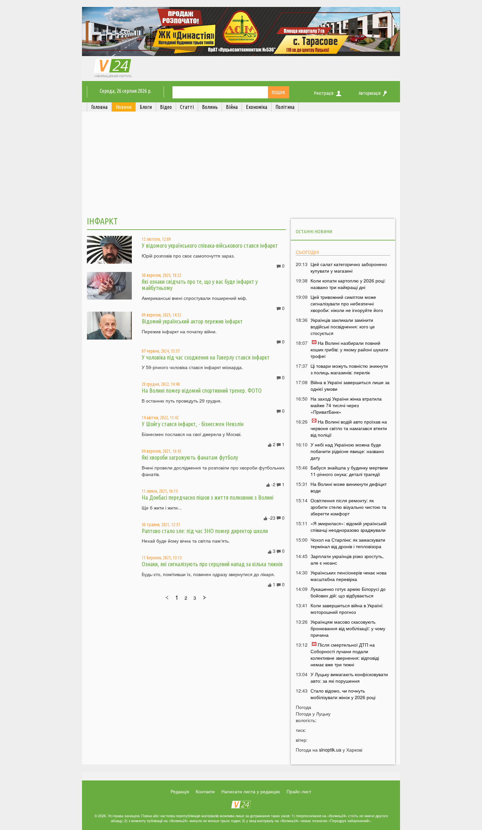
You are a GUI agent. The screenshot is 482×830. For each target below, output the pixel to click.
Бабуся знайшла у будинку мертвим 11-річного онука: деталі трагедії (349, 470)
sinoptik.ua (330, 749)
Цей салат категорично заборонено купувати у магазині (349, 267)
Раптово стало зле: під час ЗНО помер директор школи (205, 531)
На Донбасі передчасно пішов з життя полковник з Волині (207, 497)
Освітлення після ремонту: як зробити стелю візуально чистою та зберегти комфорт (348, 507)
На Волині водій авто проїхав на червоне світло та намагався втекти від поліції (349, 428)
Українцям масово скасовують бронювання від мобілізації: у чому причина (348, 628)
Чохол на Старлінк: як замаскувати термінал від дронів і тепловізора (348, 543)
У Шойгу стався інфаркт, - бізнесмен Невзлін (193, 424)
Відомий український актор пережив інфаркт (192, 321)
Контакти (205, 791)
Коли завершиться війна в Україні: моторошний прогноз (347, 608)
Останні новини (314, 231)
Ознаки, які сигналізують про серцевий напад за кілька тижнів (212, 564)
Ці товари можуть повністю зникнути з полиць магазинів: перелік (349, 369)
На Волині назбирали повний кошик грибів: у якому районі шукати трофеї (349, 349)
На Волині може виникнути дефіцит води (349, 487)
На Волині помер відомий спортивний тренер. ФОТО (202, 390)
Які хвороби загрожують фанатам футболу (190, 457)
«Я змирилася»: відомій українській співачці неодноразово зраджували (349, 526)
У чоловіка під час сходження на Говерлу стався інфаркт (206, 357)
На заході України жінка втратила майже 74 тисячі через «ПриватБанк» (346, 405)
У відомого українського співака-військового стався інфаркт (210, 245)
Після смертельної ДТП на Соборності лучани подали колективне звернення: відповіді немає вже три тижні (345, 654)
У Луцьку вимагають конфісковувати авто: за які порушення (349, 677)
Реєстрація (323, 93)
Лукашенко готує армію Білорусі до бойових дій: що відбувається (348, 592)
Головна (99, 107)
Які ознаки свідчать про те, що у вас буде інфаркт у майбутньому (200, 284)
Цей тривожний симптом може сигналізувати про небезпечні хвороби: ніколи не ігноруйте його (347, 303)
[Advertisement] (241, 165)
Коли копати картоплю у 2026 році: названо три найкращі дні (348, 283)
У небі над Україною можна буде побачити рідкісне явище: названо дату (347, 451)
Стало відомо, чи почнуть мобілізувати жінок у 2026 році (343, 693)
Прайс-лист (299, 791)
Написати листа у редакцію (250, 791)
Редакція (180, 791)
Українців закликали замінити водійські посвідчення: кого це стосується (343, 326)
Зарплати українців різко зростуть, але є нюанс (347, 559)
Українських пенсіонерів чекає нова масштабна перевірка (349, 575)
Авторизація (370, 93)
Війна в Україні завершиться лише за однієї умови (350, 385)
